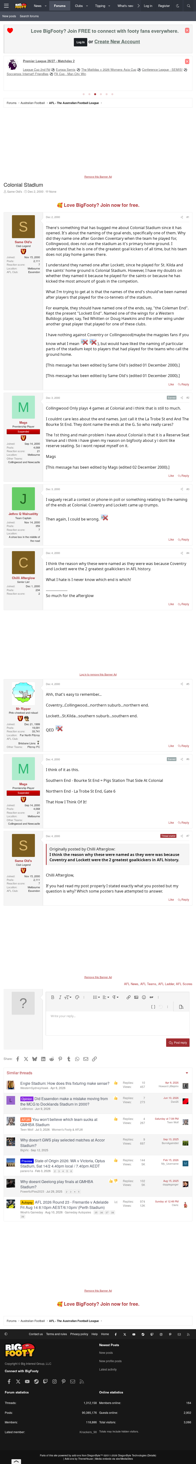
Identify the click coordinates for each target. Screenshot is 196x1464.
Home (105, 1334)
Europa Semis (66, 69)
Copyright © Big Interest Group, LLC (28, 1363)
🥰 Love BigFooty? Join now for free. (98, 205)
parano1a (26, 1171)
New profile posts (110, 1361)
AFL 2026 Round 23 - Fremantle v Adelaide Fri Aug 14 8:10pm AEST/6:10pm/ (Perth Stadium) (64, 1204)
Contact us (36, 1334)
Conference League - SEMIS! (162, 69)
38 (112, 1212)
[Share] (181, 216)
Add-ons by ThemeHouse (79, 1458)
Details (151, 1455)
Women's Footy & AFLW (67, 1129)
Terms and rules (56, 1334)
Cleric (175, 1205)
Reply (185, 384)
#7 (187, 836)
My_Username (170, 1163)
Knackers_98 (88, 1432)
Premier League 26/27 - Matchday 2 (49, 61)
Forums (59, 5)
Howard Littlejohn (169, 1086)
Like (171, 384)
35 (96, 1212)
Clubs (79, 5)
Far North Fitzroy (30, 735)
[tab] (84, 94)
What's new (125, 5)
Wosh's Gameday (31, 1212)
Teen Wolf (26, 1129)
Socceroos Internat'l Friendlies (28, 73)
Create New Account (117, 41)
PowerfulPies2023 (32, 1191)
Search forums (29, 16)
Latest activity (108, 1369)
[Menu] (6, 6)
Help (95, 1334)
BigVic (24, 1150)
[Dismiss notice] (187, 30)
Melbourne (34, 268)
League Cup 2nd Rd (36, 69)
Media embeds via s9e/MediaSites (114, 1458)
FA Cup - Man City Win (70, 73)
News (38, 5)
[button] (45, 5)
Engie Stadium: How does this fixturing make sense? (64, 1083)
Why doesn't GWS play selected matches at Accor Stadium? (62, 1142)
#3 (187, 489)
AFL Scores (184, 983)
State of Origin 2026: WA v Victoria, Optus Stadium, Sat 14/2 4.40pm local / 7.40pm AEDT (62, 1163)
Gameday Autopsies (78, 1212)
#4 (187, 553)
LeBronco (26, 1109)
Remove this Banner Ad (98, 176)
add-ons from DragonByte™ (87, 1455)
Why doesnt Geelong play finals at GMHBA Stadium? (56, 1184)
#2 (187, 397)
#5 (187, 684)
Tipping (100, 5)
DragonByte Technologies (132, 1455)
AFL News (131, 983)
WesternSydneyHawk (34, 1088)
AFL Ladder (166, 983)
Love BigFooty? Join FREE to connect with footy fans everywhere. (105, 30)
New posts (9, 16)
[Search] (189, 5)
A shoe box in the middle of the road (24, 538)
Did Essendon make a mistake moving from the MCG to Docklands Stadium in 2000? (64, 1101)
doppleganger (171, 1184)
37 (107, 1212)
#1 (187, 217)
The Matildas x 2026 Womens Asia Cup (108, 69)
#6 (187, 759)
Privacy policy (79, 1334)
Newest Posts (109, 1345)
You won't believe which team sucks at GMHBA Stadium (58, 1122)
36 (101, 1212)
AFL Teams (148, 983)
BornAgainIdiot (170, 1143)
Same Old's (14, 191)
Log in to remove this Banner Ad (98, 674)
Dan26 (175, 1101)
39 (22, 1216)
